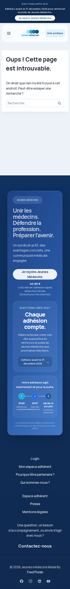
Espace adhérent (35, 496)
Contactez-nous (35, 546)
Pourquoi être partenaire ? (35, 474)
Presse (35, 504)
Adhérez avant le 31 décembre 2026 (32, 361)
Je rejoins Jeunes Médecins (35, 18)
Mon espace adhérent (35, 466)
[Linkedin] (39, 581)
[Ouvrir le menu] (8, 33)
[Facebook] (21, 581)
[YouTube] (48, 581)
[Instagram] (30, 581)
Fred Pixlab (35, 572)
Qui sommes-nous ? (35, 482)
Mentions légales (35, 512)
